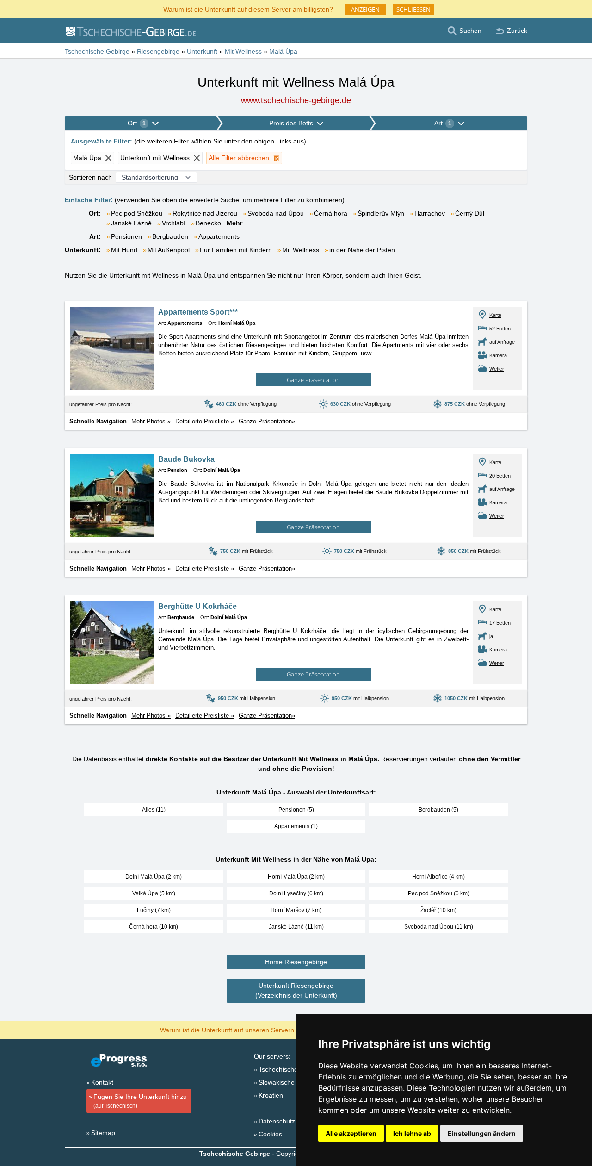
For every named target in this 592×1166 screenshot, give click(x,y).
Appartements (219, 236)
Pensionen (126, 236)
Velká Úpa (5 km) (153, 893)
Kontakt (102, 1082)
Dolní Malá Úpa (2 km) (153, 877)
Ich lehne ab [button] (412, 1133)
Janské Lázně (131, 223)
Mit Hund (124, 250)
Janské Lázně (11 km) (296, 927)
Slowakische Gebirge (289, 1082)
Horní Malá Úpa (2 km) (296, 877)
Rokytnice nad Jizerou (205, 213)
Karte (495, 315)
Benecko (208, 223)
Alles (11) (154, 809)
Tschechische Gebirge (291, 1069)
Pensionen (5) (296, 809)
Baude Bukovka (186, 459)
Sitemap (103, 1132)
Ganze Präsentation (313, 380)
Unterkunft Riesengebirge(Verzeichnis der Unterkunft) (296, 990)
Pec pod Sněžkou (136, 213)
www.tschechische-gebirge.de (296, 100)
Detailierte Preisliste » (204, 421)
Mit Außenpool (169, 250)
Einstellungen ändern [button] (482, 1133)
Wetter (496, 369)
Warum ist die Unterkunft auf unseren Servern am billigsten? (248, 1029)
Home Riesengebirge (296, 962)
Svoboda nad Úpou (275, 213)
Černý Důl (469, 213)
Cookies (270, 1134)
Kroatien (271, 1095)
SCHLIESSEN (413, 9)
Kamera (498, 355)
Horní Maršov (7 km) (296, 910)
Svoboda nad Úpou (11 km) (438, 927)
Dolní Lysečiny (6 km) (296, 893)
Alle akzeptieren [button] (351, 1133)
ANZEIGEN (365, 9)
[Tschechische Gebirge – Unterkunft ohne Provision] (130, 31)
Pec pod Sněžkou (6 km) (438, 893)
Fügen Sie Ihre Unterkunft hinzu (140, 1101)
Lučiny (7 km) (154, 910)
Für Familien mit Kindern (236, 250)
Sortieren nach (90, 177)
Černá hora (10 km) (153, 927)
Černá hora (330, 213)
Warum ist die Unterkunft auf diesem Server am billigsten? (248, 9)
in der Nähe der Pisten (362, 250)
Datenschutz (277, 1121)
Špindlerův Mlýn (381, 213)
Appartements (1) (296, 826)
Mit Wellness (300, 250)
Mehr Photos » (151, 421)
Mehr (234, 223)
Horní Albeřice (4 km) (438, 877)
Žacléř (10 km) (438, 910)
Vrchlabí (173, 223)
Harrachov (429, 213)
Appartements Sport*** (198, 312)
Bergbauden (170, 236)
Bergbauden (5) (438, 809)
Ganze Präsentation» (267, 421)
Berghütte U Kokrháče (197, 606)
